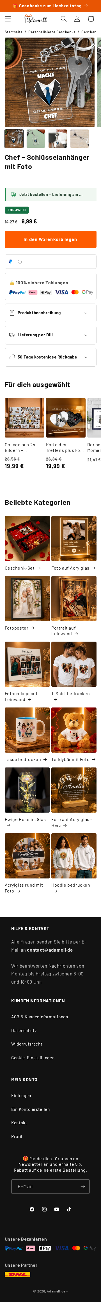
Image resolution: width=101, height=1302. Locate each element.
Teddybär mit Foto (70, 759)
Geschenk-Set (20, 567)
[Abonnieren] (82, 1186)
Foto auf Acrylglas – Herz (72, 822)
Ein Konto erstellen (30, 1109)
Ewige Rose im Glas (25, 819)
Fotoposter (17, 627)
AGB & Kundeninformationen (39, 1016)
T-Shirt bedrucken (70, 693)
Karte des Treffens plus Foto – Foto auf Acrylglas (65, 448)
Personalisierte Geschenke (52, 32)
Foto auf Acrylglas (70, 567)
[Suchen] (63, 19)
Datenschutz (24, 1030)
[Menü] (7, 19)
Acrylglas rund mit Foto (24, 887)
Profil (16, 1136)
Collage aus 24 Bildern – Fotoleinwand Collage (20, 448)
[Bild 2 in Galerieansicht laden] (35, 138)
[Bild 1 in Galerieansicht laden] (14, 138)
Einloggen (21, 1095)
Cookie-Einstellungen (32, 1057)
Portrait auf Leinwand (63, 630)
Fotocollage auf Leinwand (21, 696)
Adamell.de (56, 1291)
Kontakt (19, 1122)
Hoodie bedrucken (70, 884)
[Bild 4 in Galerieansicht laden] (79, 138)
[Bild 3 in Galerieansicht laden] (57, 138)
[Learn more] (20, 261)
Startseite (14, 32)
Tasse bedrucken (23, 759)
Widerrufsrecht (26, 1043)
